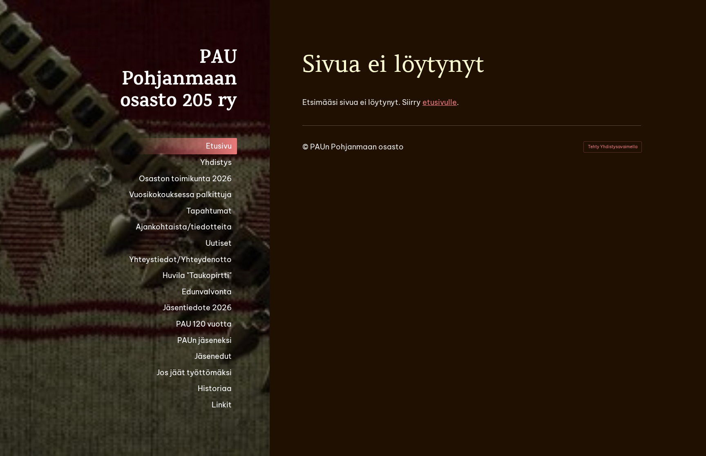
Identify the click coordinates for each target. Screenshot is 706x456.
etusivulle (439, 102)
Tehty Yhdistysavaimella (612, 146)
